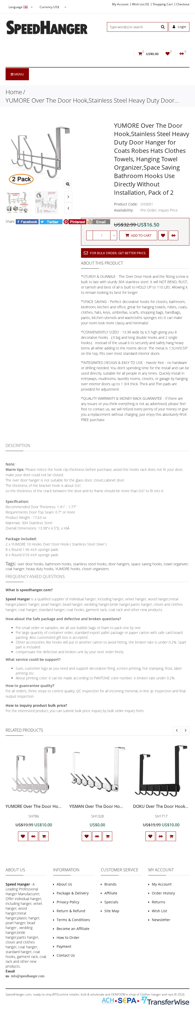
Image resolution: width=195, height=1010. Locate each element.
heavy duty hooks (40, 568)
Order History (163, 893)
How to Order (68, 937)
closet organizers (95, 568)
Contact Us (66, 955)
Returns (158, 902)
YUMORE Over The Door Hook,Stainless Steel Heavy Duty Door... (92, 100)
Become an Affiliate (73, 928)
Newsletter (161, 919)
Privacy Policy (68, 902)
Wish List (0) (140, 4)
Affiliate (110, 893)
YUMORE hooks (67, 568)
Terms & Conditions (73, 919)
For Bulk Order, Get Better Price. (117, 253)
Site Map (111, 910)
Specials (111, 902)
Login (181, 26)
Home (14, 92)
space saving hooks (146, 564)
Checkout (182, 4)
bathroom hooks (58, 564)
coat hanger (15, 568)
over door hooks (30, 564)
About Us (64, 884)
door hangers (118, 564)
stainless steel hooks (90, 564)
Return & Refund (71, 910)
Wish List (159, 910)
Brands (110, 884)
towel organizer (176, 564)
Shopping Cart (163, 4)
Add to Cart (140, 235)
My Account (120, 4)
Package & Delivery (73, 893)
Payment (64, 946)
